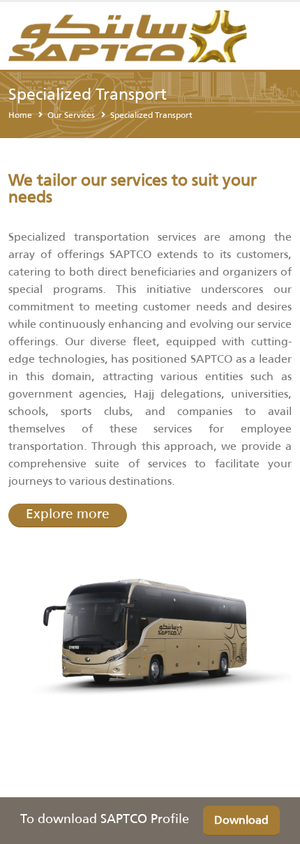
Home (20, 115)
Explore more (68, 514)
